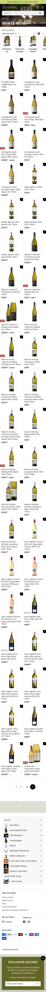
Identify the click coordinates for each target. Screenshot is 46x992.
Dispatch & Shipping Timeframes (15, 910)
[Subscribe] (37, 983)
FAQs (4, 904)
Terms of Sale (7, 897)
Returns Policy (7, 900)
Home (4, 18)
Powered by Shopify (10, 949)
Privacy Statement (9, 907)
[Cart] (37, 7)
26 (27, 787)
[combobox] (23, 13)
